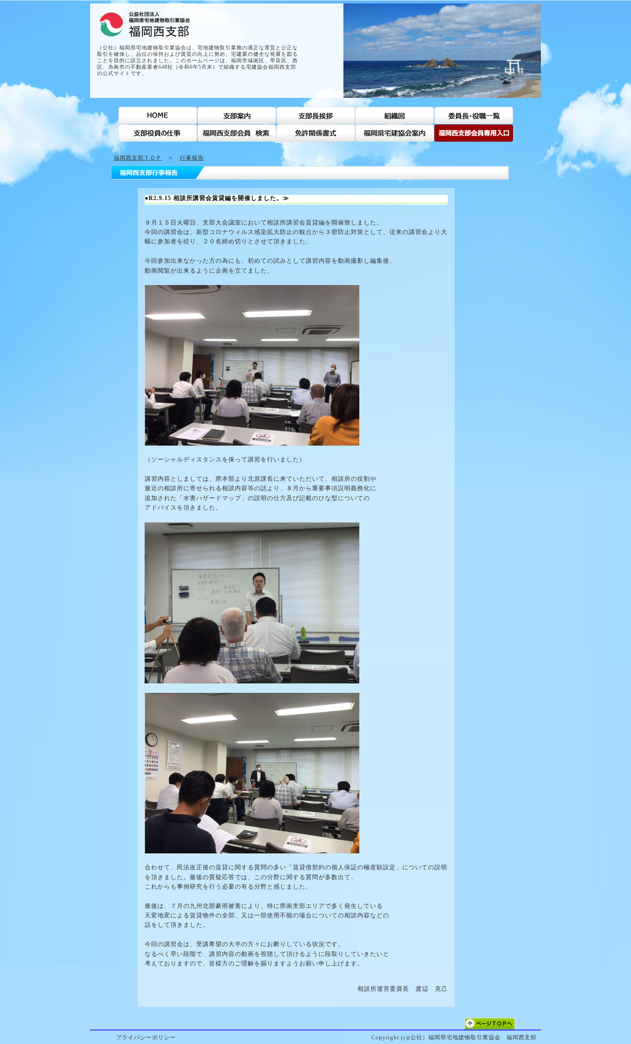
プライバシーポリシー (146, 1037)
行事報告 (192, 158)
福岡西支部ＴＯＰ (138, 158)
